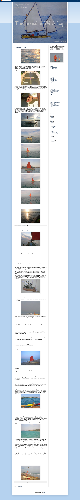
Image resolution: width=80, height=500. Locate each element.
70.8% (52, 66)
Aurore (52, 69)
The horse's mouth (53, 106)
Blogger (44, 492)
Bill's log (52, 71)
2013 (52, 116)
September (53, 128)
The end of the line (53, 104)
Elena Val (52, 83)
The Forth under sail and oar (55, 105)
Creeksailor (52, 77)
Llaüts (52, 92)
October (53, 127)
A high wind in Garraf (54, 67)
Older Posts (44, 484)
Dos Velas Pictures (53, 79)
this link (51, 50)
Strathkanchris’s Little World (55, 101)
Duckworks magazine (54, 80)
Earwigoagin (53, 81)
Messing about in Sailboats (55, 95)
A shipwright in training (54, 68)
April (52, 137)
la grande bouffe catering (54, 91)
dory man (52, 78)
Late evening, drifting (20, 47)
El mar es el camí (53, 82)
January (53, 141)
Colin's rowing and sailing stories (55, 76)
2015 (52, 115)
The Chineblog (53, 103)
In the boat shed (53, 88)
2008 (52, 122)
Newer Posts (17, 484)
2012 (52, 117)
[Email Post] (27, 225)
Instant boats (53, 89)
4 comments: (24, 225)
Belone (52, 70)
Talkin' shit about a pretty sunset (55, 102)
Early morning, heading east (22, 230)
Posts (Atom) (20, 486)
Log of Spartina (53, 93)
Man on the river (53, 94)
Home (31, 484)
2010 (52, 120)
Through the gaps (53, 107)
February (53, 140)
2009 (52, 121)
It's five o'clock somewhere (55, 90)
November (53, 126)
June (53, 135)
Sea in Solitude (53, 100)
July (52, 131)
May (52, 136)
